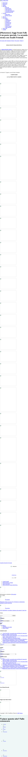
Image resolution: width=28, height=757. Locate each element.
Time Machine (8, 27)
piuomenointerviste (9, 12)
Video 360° (5, 28)
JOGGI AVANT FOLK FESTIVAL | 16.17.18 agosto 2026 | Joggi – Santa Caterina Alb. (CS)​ (15, 636)
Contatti (4, 29)
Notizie (4, 5)
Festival (12, 40)
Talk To (4, 16)
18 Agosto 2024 (3, 40)
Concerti (4, 13)
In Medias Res (8, 22)
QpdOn (6, 19)
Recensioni (5, 3)
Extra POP (7, 21)
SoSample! (7, 24)
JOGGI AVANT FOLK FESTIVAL (10, 585)
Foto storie (17, 40)
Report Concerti (8, 15)
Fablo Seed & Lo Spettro (8, 582)
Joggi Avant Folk (6, 583)
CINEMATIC (8, 20)
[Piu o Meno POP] (4, 0)
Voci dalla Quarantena (9, 10)
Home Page (5, 2)
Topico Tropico (8, 26)
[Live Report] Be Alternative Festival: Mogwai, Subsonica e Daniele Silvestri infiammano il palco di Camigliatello (15, 640)
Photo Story (7, 14)
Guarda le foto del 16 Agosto (6, 562)
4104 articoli (13, 594)
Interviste (4, 6)
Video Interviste (8, 9)
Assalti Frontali (6, 581)
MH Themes (20, 713)
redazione (9, 40)
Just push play (8, 23)
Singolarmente (8, 8)
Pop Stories (5, 17)
